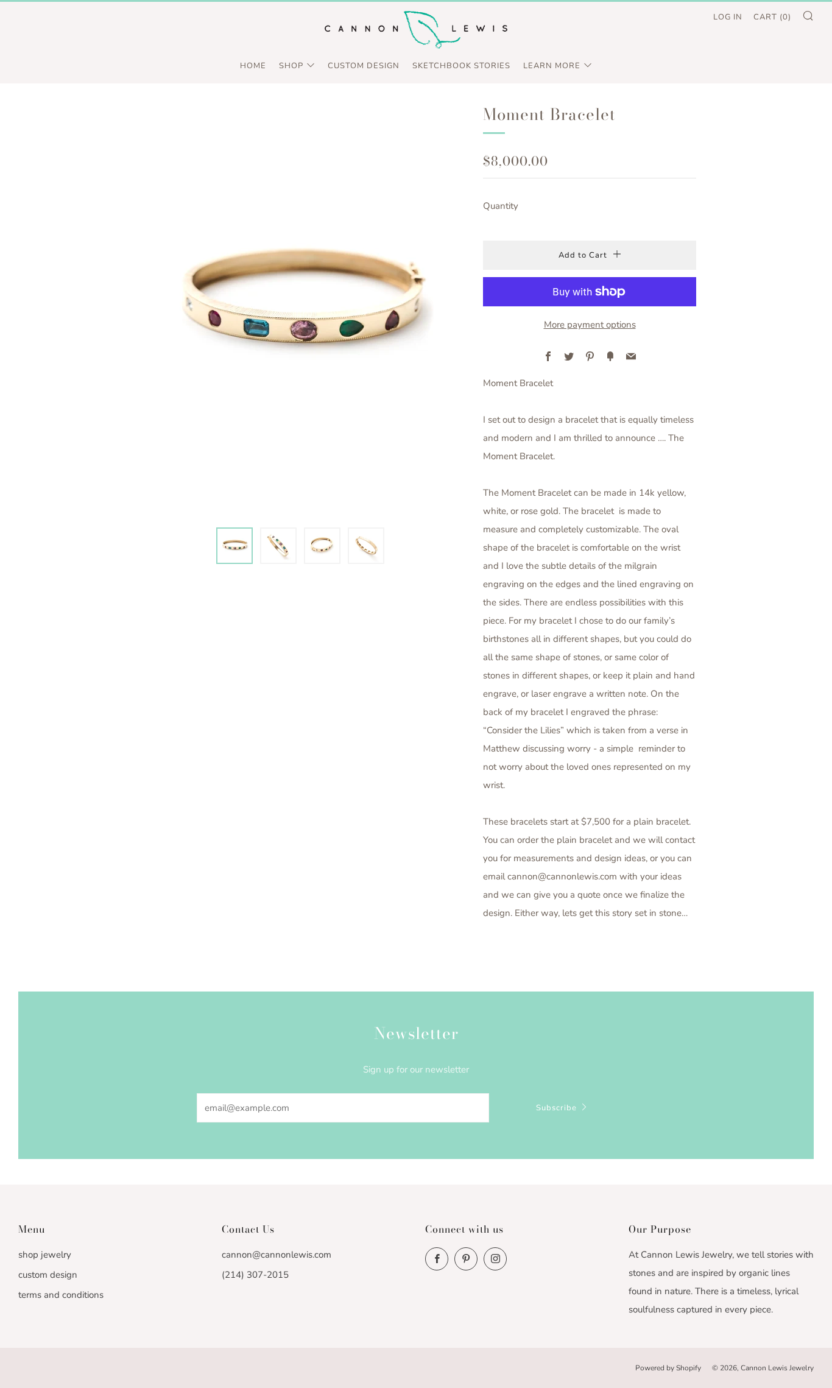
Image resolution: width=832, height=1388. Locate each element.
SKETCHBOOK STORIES (461, 65)
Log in (727, 17)
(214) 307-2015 (255, 1275)
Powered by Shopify (668, 1368)
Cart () (772, 17)
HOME (253, 65)
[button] (234, 545)
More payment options (590, 325)
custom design (47, 1275)
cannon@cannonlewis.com (276, 1255)
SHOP (291, 65)
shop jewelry (44, 1255)
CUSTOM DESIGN (364, 65)
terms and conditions (61, 1295)
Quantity (500, 206)
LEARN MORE (551, 65)
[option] (300, 307)
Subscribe (556, 1107)
